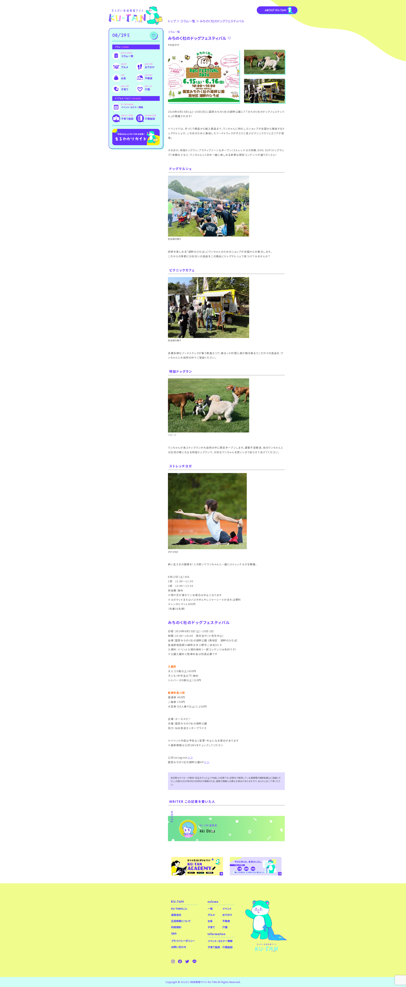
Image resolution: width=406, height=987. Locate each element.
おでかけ (149, 67)
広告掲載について (181, 921)
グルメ (124, 67)
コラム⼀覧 (187, 21)
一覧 (210, 908)
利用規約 (176, 927)
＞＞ (190, 757)
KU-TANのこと (179, 908)
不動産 (148, 78)
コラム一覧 (127, 56)
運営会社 (176, 915)
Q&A (174, 933)
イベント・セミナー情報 (132, 107)
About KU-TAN (275, 10)
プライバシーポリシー (183, 941)
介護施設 (150, 118)
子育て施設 (127, 118)
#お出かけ (173, 45)
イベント (227, 908)
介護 (147, 89)
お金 (123, 78)
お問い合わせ (178, 947)
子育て (124, 89)
